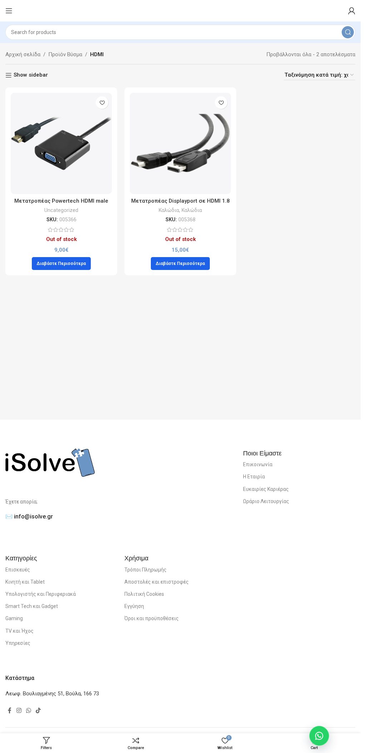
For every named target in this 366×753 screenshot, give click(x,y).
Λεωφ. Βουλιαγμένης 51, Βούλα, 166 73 (52, 693)
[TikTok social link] (38, 710)
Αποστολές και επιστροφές (156, 582)
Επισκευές (17, 570)
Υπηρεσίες (17, 643)
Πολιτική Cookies (144, 594)
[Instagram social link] (19, 710)
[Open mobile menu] (9, 11)
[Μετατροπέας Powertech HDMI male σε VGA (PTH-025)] (61, 143)
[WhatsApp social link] (28, 710)
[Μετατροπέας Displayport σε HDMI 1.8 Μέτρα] (180, 143)
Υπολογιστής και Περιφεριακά (40, 594)
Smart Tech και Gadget (31, 606)
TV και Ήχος (19, 631)
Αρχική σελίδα (22, 54)
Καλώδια (169, 210)
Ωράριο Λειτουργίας (266, 501)
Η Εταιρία (254, 476)
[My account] (352, 11)
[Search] (348, 32)
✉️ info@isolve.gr (29, 516)
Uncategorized (61, 210)
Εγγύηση (134, 606)
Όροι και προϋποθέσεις (151, 618)
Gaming (14, 618)
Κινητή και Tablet (25, 582)
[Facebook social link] (9, 710)
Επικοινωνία (257, 464)
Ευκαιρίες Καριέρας (266, 489)
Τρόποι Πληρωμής (145, 570)
